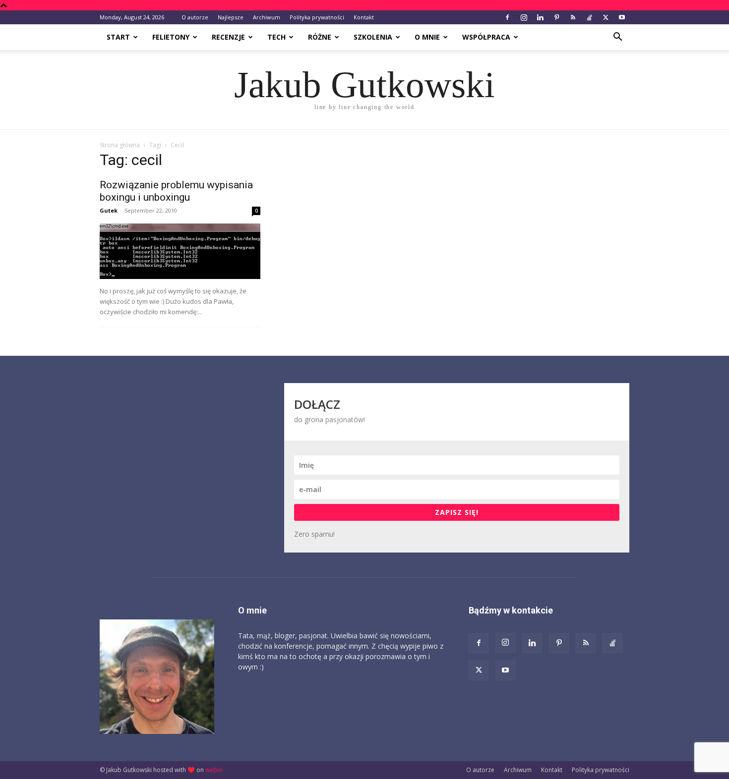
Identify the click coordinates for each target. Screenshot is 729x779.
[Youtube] (621, 17)
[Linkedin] (540, 17)
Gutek (109, 210)
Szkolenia (373, 37)
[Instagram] (523, 17)
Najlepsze (230, 17)
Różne (319, 37)
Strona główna (120, 145)
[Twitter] (605, 17)
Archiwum (266, 17)
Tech (276, 37)
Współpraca (486, 37)
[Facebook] (507, 17)
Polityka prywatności (317, 17)
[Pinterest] (556, 17)
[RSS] (572, 17)
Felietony (170, 37)
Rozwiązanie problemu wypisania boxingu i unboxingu (176, 191)
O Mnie (427, 37)
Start (118, 37)
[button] (617, 38)
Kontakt (364, 17)
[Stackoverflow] (589, 17)
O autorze (195, 17)
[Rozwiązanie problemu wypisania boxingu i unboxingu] (180, 251)
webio (214, 770)
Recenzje (228, 37)
